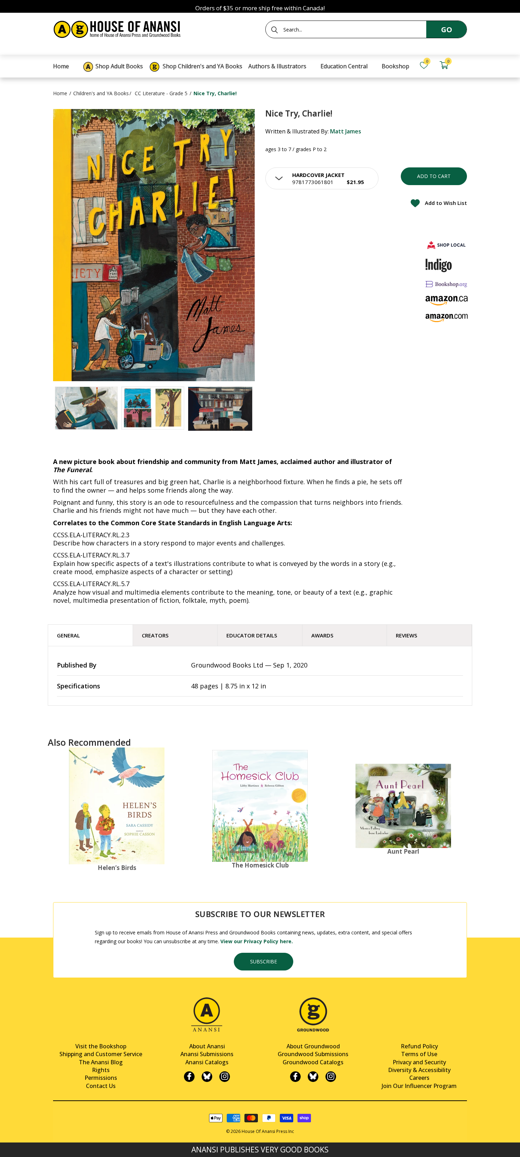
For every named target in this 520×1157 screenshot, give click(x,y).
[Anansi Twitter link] (207, 1076)
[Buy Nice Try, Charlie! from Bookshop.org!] (447, 284)
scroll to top (8, 1145)
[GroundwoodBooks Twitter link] (313, 1076)
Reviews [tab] (406, 635)
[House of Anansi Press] (118, 28)
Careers (419, 1078)
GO (446, 29)
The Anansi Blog (101, 1062)
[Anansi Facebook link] (189, 1076)
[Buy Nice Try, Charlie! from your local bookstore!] (447, 245)
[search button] (274, 29)
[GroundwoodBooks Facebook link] (295, 1076)
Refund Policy (419, 1046)
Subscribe (263, 961)
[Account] (464, 65)
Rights (101, 1070)
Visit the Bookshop (100, 1046)
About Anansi (207, 1046)
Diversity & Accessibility (419, 1070)
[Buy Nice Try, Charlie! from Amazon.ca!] (447, 300)
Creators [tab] (155, 635)
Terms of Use (419, 1054)
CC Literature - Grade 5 (161, 93)
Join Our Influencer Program (419, 1086)
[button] (322, 178)
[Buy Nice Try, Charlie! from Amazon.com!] (447, 318)
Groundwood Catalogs (313, 1062)
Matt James (345, 131)
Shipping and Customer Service (100, 1054)
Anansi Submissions (206, 1054)
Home (60, 93)
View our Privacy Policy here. (256, 941)
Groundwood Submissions (313, 1054)
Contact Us (101, 1086)
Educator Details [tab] (251, 635)
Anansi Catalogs (207, 1062)
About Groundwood (313, 1046)
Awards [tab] (322, 635)
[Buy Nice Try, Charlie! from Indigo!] (439, 265)
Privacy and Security (419, 1062)
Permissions (101, 1078)
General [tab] (68, 635)
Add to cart (434, 176)
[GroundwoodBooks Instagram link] (331, 1076)
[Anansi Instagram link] (224, 1076)
